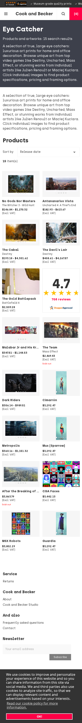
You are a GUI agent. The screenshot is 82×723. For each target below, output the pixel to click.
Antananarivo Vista (57, 201)
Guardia (49, 541)
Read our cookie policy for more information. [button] (32, 705)
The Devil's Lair (54, 250)
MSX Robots (11, 541)
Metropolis (11, 446)
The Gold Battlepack (19, 299)
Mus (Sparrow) (53, 446)
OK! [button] (39, 716)
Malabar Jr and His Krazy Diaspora (29, 347)
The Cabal (10, 250)
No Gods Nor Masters (18, 201)
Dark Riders (11, 400)
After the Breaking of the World (27, 491)
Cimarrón (49, 400)
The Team (49, 347)
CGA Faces (51, 491)
